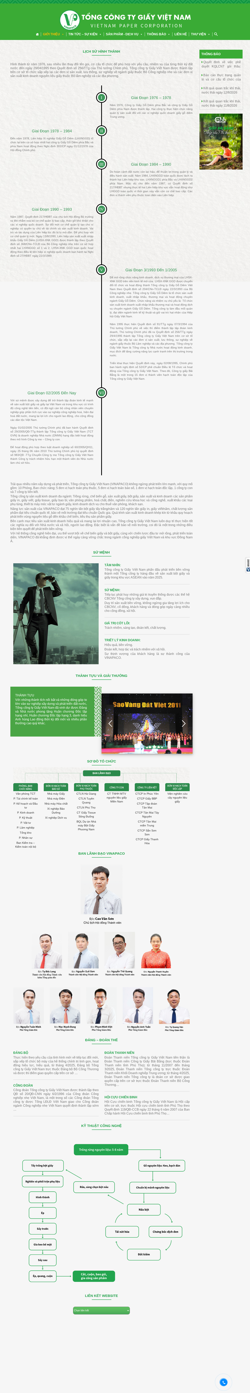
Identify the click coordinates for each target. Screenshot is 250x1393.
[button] (62, 34)
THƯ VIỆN (198, 34)
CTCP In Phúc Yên (147, 793)
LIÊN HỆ (180, 34)
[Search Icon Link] (216, 34)
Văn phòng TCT (26, 793)
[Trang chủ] (37, 34)
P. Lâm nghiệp (25, 827)
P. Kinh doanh (25, 812)
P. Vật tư (26, 822)
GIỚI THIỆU (51, 34)
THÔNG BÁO (156, 34)
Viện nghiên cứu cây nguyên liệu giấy (177, 797)
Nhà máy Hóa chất (56, 803)
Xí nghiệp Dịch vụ (56, 817)
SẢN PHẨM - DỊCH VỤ (122, 34)
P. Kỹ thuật (25, 817)
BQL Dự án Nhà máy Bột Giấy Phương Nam (86, 825)
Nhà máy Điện (56, 798)
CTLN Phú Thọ (86, 807)
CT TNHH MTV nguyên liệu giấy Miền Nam (117, 797)
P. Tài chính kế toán (25, 798)
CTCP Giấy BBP (147, 798)
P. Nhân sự (25, 837)
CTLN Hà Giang (86, 793)
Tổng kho (25, 832)
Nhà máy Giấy (56, 793)
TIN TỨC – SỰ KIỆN (82, 34)
